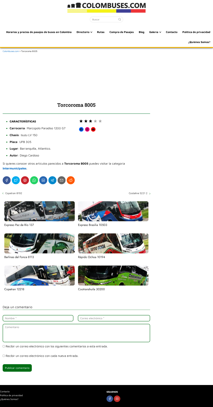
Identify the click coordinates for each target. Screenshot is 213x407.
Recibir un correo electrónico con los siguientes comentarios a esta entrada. (57, 346)
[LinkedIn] (43, 180)
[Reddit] (71, 180)
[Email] (62, 180)
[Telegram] (52, 180)
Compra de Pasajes (121, 31)
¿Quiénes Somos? (199, 41)
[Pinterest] (25, 180)
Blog (141, 31)
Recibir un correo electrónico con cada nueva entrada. (42, 356)
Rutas (101, 31)
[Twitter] (16, 180)
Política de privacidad (196, 31)
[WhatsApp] (34, 180)
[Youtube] (117, 399)
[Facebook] (7, 180)
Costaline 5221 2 (138, 193)
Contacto (171, 31)
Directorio (83, 31)
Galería (153, 31)
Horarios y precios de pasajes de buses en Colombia (39, 31)
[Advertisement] (76, 76)
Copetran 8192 (13, 193)
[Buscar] (119, 19)
